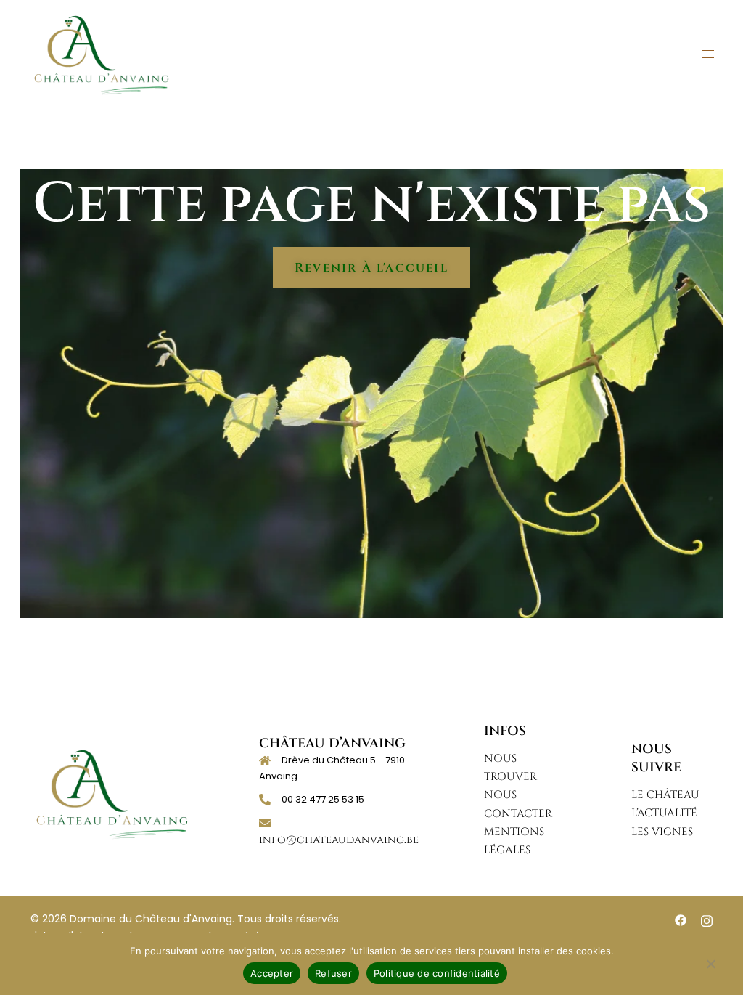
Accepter (271, 973)
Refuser (333, 973)
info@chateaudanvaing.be (339, 840)
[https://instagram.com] (707, 919)
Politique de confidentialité (437, 973)
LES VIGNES (662, 832)
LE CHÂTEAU (665, 795)
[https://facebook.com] (680, 919)
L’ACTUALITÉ (664, 813)
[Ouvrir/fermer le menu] (708, 54)
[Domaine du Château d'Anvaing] (101, 54)
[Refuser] (710, 971)
